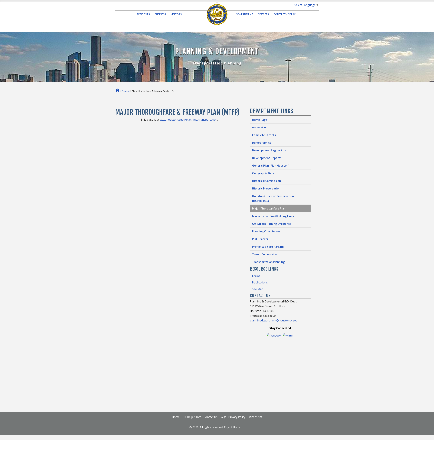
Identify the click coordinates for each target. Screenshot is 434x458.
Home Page (259, 120)
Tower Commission (264, 254)
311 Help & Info (191, 417)
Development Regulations (269, 150)
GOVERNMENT (244, 14)
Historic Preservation (266, 188)
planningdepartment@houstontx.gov (273, 320)
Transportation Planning (268, 262)
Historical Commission (266, 181)
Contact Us (211, 417)
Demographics (261, 143)
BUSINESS (160, 14)
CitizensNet (255, 417)
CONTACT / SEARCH (285, 14)
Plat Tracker (260, 239)
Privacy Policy (236, 417)
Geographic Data (263, 173)
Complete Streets (264, 135)
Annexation (260, 127)
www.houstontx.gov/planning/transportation (188, 119)
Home (176, 417)
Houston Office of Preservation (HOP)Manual (273, 198)
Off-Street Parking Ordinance (271, 224)
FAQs (223, 417)
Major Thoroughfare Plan (268, 208)
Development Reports (266, 158)
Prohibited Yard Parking (268, 247)
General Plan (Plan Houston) (270, 165)
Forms (256, 276)
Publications (260, 282)
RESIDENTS (143, 14)
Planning (126, 91)
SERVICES (263, 14)
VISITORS (176, 14)
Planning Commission (266, 231)
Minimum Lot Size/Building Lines (273, 216)
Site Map (257, 289)
